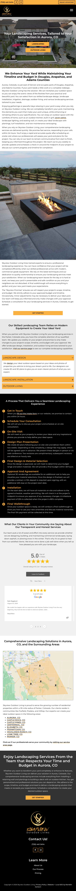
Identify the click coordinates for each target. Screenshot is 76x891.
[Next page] (44, 626)
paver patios (60, 118)
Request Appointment (67, 2)
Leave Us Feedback (38, 574)
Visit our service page (22, 348)
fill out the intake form (27, 414)
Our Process (38, 869)
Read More (10, 613)
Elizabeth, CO (14, 727)
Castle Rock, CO (16, 720)
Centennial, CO (15, 725)
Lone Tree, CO (14, 734)
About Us (38, 865)
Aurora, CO (13, 718)
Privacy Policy (41, 885)
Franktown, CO (16, 729)
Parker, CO (13, 736)
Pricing (38, 873)
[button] (38, 357)
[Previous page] (31, 626)
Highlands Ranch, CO (19, 732)
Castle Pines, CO (16, 722)
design (10, 363)
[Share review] (67, 618)
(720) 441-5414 (6, 2)
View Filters (38, 581)
